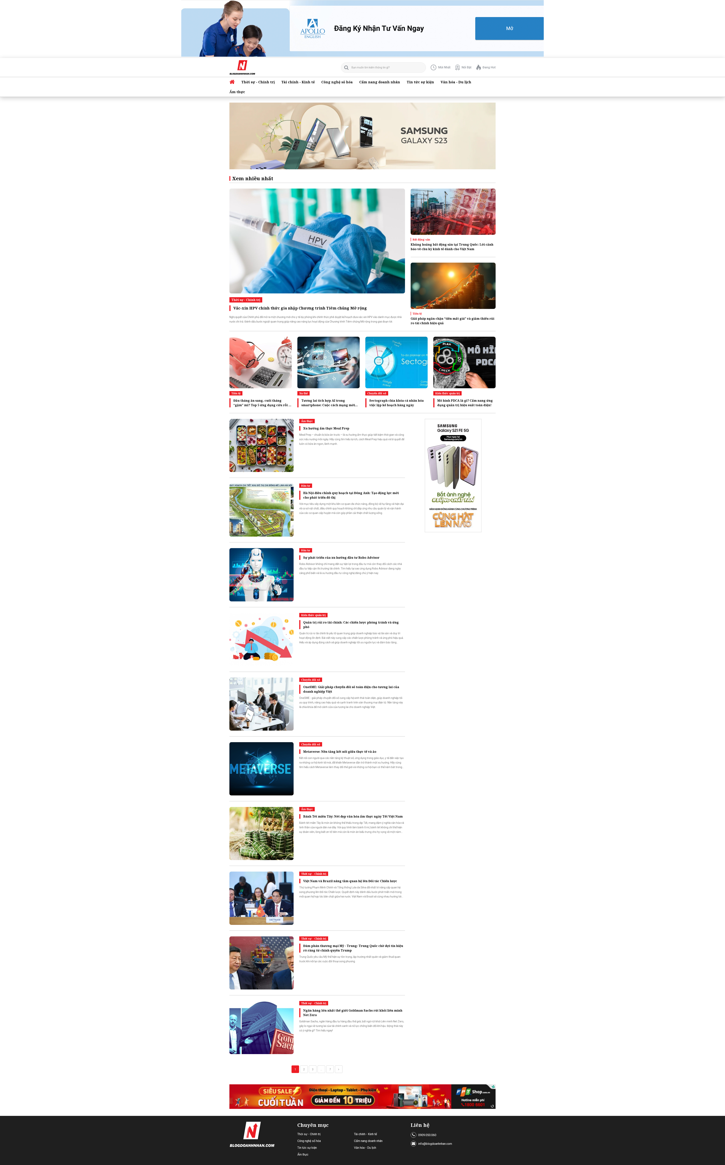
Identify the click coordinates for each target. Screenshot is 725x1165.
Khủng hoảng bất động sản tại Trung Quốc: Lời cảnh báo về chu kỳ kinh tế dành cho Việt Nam (452, 246)
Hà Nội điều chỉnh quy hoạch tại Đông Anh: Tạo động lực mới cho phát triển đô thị (351, 495)
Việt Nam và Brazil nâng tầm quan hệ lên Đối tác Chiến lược (350, 881)
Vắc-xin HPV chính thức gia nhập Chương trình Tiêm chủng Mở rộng (300, 308)
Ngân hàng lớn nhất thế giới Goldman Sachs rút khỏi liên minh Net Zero (352, 1012)
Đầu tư (305, 485)
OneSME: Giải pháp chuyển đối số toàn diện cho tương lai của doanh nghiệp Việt (351, 689)
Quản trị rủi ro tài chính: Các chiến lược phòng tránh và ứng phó (351, 624)
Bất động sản (421, 239)
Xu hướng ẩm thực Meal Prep (326, 428)
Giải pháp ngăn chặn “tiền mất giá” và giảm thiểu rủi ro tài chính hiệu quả (452, 320)
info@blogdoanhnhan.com (435, 1144)
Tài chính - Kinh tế (298, 82)
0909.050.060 (427, 1135)
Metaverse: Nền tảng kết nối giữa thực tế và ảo (339, 752)
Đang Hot (489, 67)
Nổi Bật (466, 67)
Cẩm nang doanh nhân (379, 82)
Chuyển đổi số (376, 393)
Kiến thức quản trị (447, 393)
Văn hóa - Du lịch (456, 82)
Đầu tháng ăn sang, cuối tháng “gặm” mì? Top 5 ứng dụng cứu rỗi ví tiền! (262, 402)
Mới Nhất (444, 67)
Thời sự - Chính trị (258, 82)
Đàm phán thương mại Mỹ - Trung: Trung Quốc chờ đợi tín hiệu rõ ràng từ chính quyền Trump (353, 948)
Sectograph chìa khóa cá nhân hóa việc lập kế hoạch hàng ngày (396, 402)
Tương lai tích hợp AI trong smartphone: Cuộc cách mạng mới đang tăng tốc (328, 402)
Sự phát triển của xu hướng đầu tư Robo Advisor (341, 557)
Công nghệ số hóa (337, 82)
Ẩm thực (237, 92)
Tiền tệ (417, 313)
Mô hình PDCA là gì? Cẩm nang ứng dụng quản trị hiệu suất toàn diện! (465, 402)
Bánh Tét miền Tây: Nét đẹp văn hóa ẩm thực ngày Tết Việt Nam (353, 816)
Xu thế (303, 393)
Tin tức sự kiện (420, 82)
